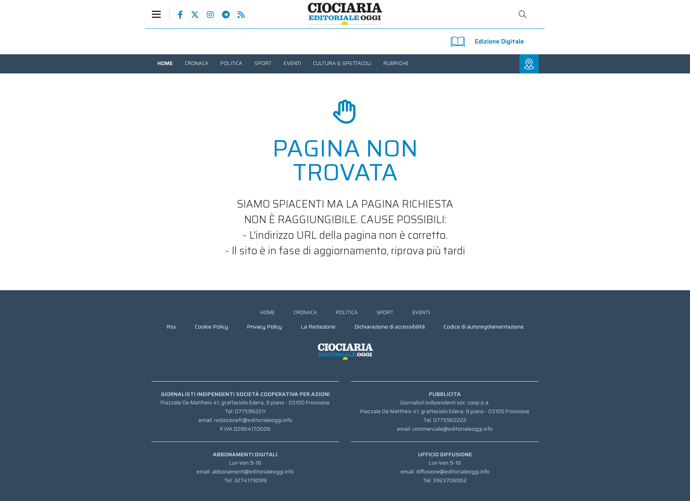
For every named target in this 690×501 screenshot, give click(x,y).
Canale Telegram (222, 15)
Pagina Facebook (176, 15)
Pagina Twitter (191, 15)
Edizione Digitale (499, 41)
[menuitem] (165, 63)
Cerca (523, 14)
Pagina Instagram (206, 15)
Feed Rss (237, 15)
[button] (160, 14)
